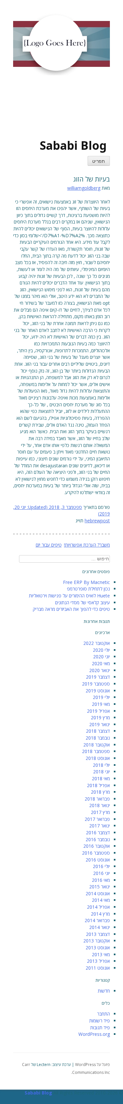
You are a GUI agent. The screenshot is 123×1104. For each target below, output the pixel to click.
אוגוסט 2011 (98, 968)
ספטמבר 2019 (96, 684)
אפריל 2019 (98, 711)
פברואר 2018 (97, 799)
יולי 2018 (101, 765)
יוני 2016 (101, 873)
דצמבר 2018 (98, 731)
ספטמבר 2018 (96, 751)
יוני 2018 (101, 771)
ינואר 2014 (99, 927)
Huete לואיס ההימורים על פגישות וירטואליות (69, 595)
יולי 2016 (101, 866)
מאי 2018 (101, 778)
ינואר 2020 (99, 670)
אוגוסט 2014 (98, 893)
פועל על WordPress (92, 1064)
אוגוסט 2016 (98, 860)
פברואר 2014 (97, 920)
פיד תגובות (100, 1027)
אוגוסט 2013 (98, 947)
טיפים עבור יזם (49, 545)
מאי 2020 (101, 663)
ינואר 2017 (99, 826)
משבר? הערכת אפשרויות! (87, 545)
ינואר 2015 (99, 886)
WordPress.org (94, 1034)
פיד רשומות (99, 1020)
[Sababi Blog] (52, 109)
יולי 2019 (101, 697)
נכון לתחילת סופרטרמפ (88, 589)
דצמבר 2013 (98, 934)
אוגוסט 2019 (98, 691)
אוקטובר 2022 (96, 643)
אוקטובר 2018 (96, 745)
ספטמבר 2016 (96, 853)
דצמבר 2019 (98, 677)
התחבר (103, 1014)
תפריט (98, 161)
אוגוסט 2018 (98, 758)
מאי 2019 (101, 704)
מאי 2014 (101, 900)
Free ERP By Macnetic (86, 582)
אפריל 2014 (98, 907)
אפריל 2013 (98, 961)
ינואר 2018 (99, 805)
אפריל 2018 (98, 785)
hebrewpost (97, 520)
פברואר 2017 (97, 819)
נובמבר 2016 (98, 839)
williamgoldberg (83, 188)
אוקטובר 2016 (96, 846)
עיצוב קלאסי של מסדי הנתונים (82, 602)
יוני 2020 (101, 656)
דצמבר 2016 (98, 832)
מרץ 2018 (100, 792)
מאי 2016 (101, 880)
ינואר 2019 (99, 724)
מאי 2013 (101, 954)
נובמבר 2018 (98, 738)
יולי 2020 (101, 650)
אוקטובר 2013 (96, 941)
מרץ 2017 (100, 812)
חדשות (104, 991)
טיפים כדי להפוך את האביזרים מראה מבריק (71, 609)
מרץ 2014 (100, 914)
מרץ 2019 (100, 717)
